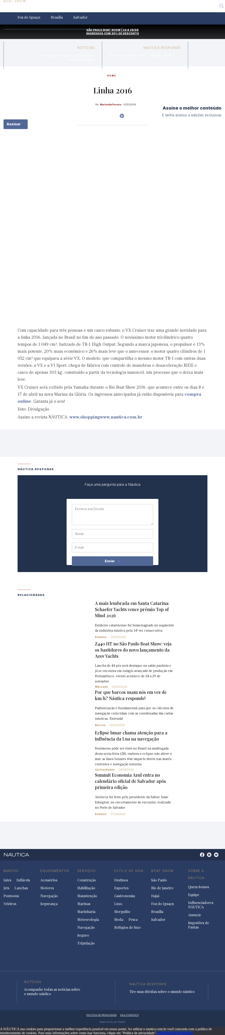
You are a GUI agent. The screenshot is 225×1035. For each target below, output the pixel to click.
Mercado (101, 686)
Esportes (121, 888)
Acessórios (48, 880)
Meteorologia (88, 919)
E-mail (79, 547)
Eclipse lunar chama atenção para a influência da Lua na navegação (131, 736)
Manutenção (87, 896)
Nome (79, 534)
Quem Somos (198, 887)
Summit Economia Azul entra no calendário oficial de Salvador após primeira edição (130, 781)
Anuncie (194, 915)
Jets (6, 888)
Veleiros (10, 904)
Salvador (80, 17)
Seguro (83, 935)
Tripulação (86, 943)
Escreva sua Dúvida (89, 509)
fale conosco (129, 1015)
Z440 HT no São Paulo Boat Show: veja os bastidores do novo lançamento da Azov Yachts (133, 650)
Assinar (14, 124)
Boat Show (162, 871)
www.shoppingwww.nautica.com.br (105, 417)
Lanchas (21, 888)
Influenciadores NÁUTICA (200, 904)
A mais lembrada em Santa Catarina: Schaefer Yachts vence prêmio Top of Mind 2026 (132, 609)
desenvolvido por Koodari (112, 1022)
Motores (47, 888)
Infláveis (23, 880)
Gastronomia (124, 896)
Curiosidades (105, 769)
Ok (159, 1033)
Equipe (193, 895)
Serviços (86, 871)
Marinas (83, 904)
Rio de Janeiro (49, 9)
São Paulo (20, 9)
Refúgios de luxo (127, 927)
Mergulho (122, 911)
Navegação (49, 896)
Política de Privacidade (177, 1033)
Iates (7, 880)
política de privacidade (101, 1015)
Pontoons (11, 896)
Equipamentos (54, 871)
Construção (86, 880)
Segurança (49, 904)
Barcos (100, 725)
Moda (118, 919)
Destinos (121, 880)
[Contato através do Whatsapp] (197, 857)
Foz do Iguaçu (29, 17)
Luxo (118, 904)
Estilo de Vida (128, 871)
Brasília (57, 17)
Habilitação (86, 888)
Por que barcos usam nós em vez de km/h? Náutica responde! (131, 695)
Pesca (133, 919)
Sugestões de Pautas (198, 925)
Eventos (101, 637)
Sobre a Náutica (196, 874)
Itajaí (75, 9)
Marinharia (86, 911)
